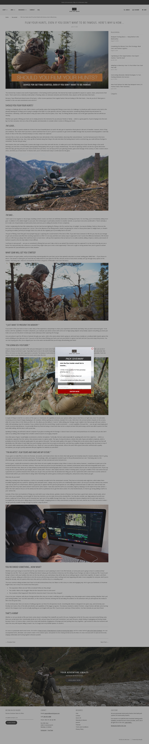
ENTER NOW (74, 391)
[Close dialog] (92, 348)
